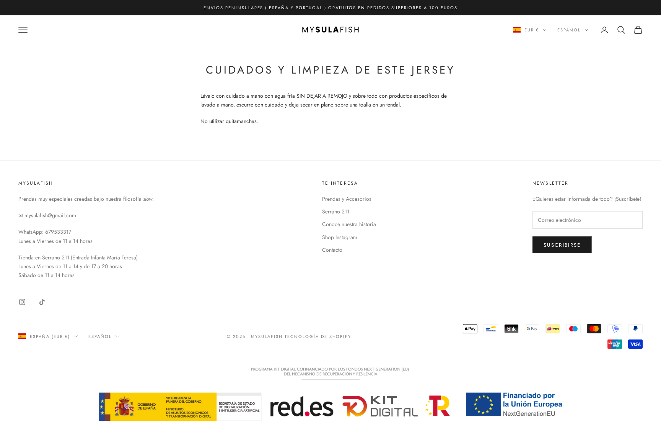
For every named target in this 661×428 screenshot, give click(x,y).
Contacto (332, 250)
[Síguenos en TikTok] (42, 302)
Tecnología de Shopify (318, 336)
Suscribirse (562, 245)
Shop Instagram (339, 237)
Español (569, 30)
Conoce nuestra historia (349, 224)
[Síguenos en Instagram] (22, 302)
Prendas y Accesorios (346, 199)
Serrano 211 (335, 211)
